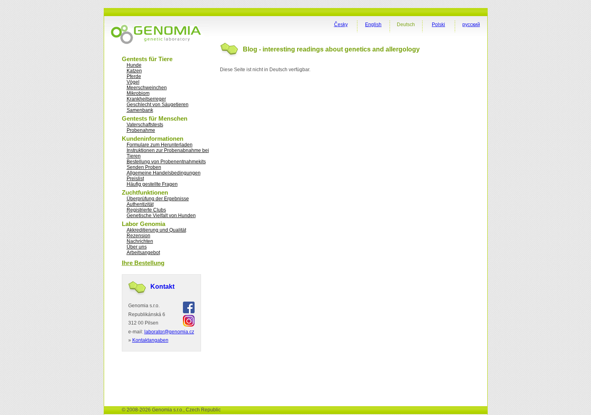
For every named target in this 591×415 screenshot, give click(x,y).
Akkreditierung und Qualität (156, 230)
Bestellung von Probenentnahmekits (166, 161)
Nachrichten (140, 241)
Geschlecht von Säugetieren (158, 104)
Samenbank (140, 110)
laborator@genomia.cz (169, 332)
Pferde (134, 76)
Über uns (137, 247)
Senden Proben (144, 167)
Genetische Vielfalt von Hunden (161, 215)
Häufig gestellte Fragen (152, 184)
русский (471, 24)
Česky (341, 24)
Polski (438, 24)
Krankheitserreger (146, 99)
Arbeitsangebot (143, 252)
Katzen (134, 71)
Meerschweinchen (147, 87)
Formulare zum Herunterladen (160, 145)
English (373, 24)
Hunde (134, 65)
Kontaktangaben (150, 340)
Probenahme (141, 130)
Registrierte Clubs (146, 210)
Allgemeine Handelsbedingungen (164, 173)
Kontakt (162, 286)
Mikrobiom (138, 93)
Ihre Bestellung (143, 262)
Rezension (138, 235)
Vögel (133, 82)
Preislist (135, 178)
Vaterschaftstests (145, 124)
